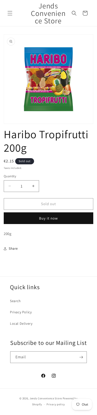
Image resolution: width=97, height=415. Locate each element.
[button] (9, 13)
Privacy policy (56, 404)
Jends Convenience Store (46, 398)
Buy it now (48, 218)
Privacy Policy (21, 312)
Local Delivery (21, 323)
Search (15, 301)
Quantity (10, 176)
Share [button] (13, 248)
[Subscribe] (81, 357)
